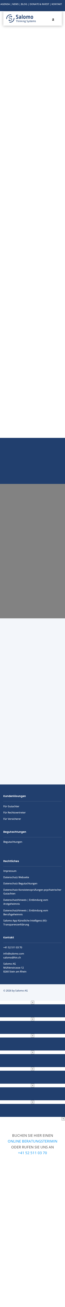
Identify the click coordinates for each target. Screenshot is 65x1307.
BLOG (24, 4)
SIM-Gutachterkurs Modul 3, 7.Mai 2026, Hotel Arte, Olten (30, 737)
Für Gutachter (11, 806)
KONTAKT (57, 4)
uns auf (32, 469)
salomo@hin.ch (12, 957)
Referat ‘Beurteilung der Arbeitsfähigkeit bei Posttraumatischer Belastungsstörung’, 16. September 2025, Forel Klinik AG (30, 707)
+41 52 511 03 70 (32, 1152)
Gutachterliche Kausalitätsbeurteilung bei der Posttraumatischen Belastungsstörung (28, 663)
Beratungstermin (32, 458)
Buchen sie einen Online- (32, 450)
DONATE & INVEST (39, 4)
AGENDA (5, 4)
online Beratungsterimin (32, 1141)
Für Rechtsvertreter (14, 812)
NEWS (15, 4)
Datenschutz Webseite (16, 877)
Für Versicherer (12, 819)
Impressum (9, 871)
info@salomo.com (13, 953)
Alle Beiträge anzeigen (32, 763)
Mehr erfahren (32, 333)
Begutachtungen (12, 841)
